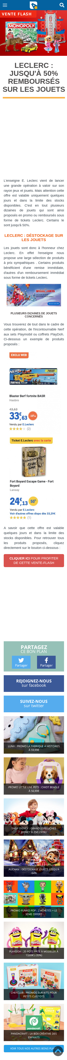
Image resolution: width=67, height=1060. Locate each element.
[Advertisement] (33, 141)
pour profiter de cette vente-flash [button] (33, 561)
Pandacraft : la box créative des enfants (34, 1035)
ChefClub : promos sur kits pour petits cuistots (34, 994)
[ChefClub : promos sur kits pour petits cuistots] (34, 981)
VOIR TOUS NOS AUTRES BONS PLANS (33, 1048)
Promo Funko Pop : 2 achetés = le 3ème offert (34, 912)
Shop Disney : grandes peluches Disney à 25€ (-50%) (34, 830)
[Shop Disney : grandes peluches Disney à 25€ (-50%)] (34, 817)
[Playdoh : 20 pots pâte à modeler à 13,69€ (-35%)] (34, 940)
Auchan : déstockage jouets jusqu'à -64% (34, 871)
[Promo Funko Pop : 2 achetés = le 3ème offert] (34, 899)
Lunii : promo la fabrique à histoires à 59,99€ (34, 748)
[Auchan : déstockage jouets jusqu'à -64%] (34, 858)
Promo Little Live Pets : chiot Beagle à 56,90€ (33, 789)
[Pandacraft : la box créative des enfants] (34, 1022)
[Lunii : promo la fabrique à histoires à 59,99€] (34, 734)
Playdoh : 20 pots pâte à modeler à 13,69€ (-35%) (33, 953)
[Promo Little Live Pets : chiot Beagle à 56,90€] (34, 775)
